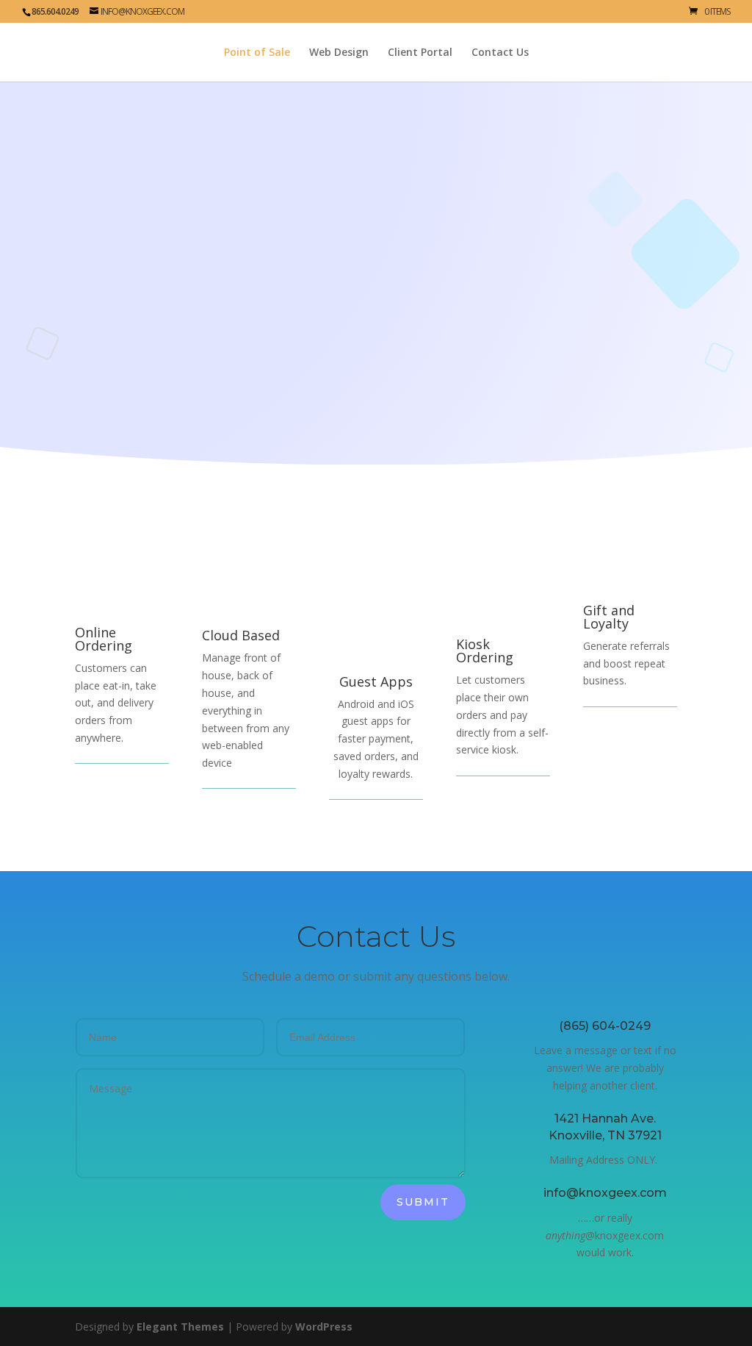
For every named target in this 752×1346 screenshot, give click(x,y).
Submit (423, 1202)
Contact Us (500, 53)
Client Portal (420, 53)
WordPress (323, 1327)
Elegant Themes (180, 1327)
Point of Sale (257, 53)
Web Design (339, 53)
